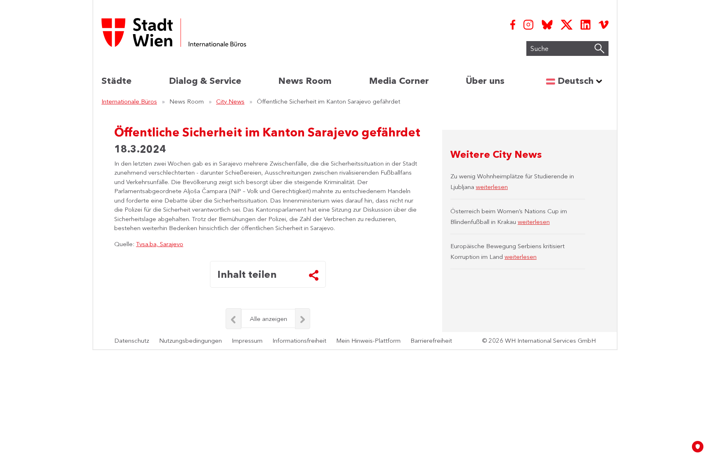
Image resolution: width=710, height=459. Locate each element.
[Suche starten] (599, 48)
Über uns (485, 80)
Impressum (247, 340)
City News (230, 101)
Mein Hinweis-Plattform (368, 340)
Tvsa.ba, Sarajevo (159, 244)
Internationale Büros (129, 101)
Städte (116, 80)
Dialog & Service (205, 80)
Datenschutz (131, 340)
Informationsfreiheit (299, 340)
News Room (305, 80)
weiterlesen (492, 187)
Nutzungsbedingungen (190, 340)
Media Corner (399, 80)
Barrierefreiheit (431, 340)
